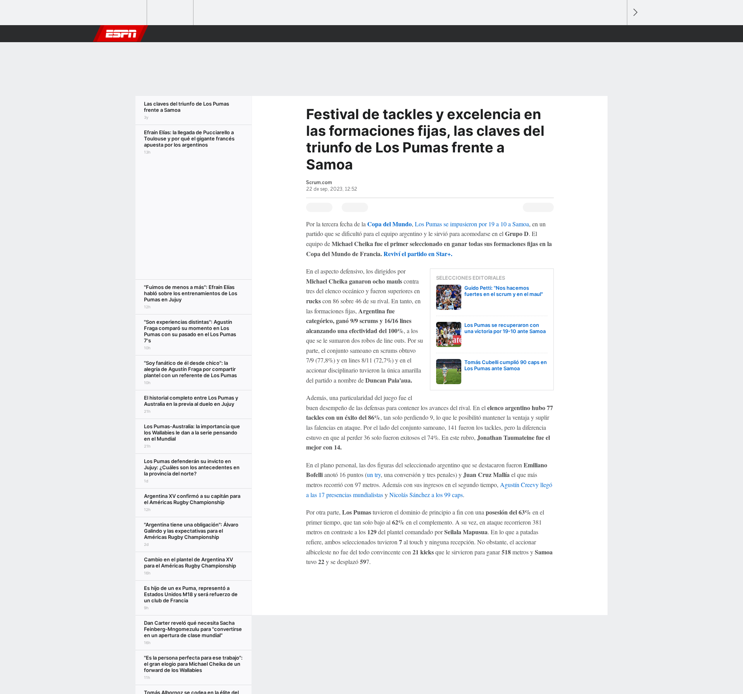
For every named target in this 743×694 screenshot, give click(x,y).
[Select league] (124, 13)
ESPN (121, 33)
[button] (618, 33)
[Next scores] (634, 12)
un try (374, 474)
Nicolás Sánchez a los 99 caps (426, 495)
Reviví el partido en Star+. (417, 253)
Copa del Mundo (389, 223)
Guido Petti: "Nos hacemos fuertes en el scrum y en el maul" (503, 291)
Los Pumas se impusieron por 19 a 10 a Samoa (472, 224)
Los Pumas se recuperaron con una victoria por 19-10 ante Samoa (505, 328)
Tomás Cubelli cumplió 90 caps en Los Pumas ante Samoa (505, 365)
